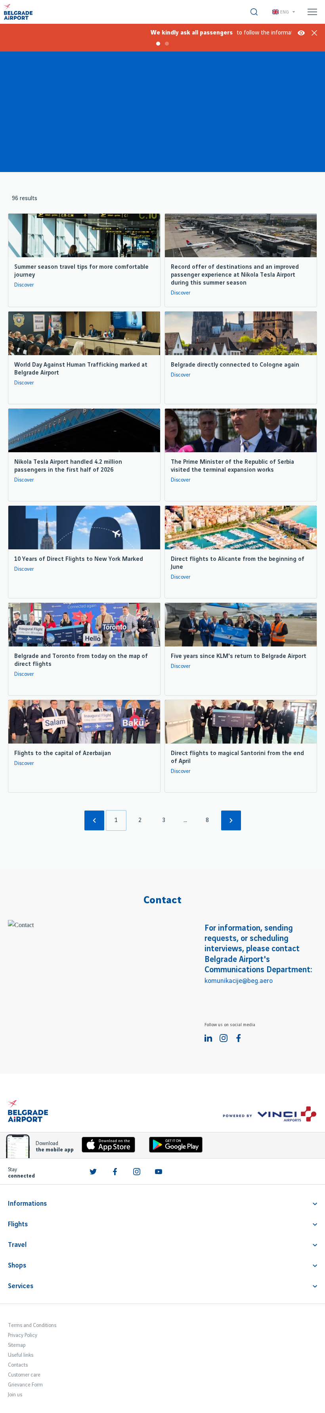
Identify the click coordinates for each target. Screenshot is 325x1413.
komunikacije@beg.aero (239, 981)
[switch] (254, 12)
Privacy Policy (22, 1335)
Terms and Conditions (32, 1325)
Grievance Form (25, 1385)
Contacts (18, 1365)
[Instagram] (224, 1038)
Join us (15, 1395)
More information (301, 33)
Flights (18, 1224)
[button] (154, 32)
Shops (17, 1265)
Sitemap (16, 1345)
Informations (27, 1203)
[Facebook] (239, 1038)
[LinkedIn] (208, 1038)
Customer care (24, 1375)
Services (20, 1286)
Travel (17, 1245)
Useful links (20, 1355)
